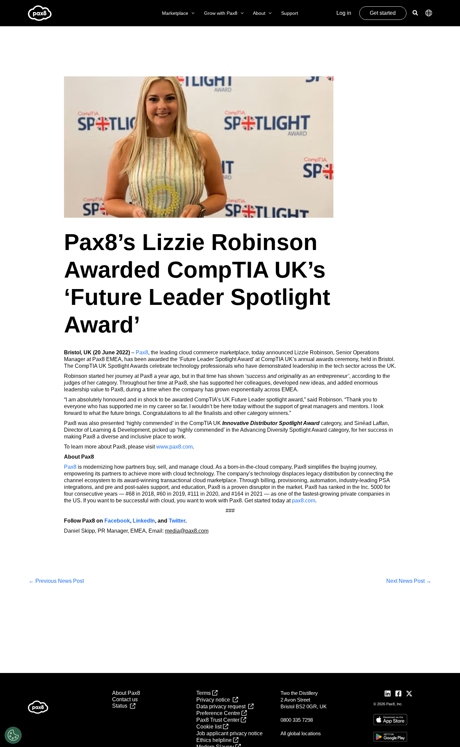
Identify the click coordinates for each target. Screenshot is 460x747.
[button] (191, 13)
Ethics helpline (214, 740)
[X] (409, 693)
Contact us (125, 699)
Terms (204, 693)
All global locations (301, 733)
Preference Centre (218, 713)
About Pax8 (126, 693)
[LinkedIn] (387, 693)
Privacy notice (214, 700)
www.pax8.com (174, 447)
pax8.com (303, 500)
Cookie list (209, 727)
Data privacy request (222, 706)
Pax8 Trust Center (218, 720)
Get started (383, 13)
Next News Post (408, 581)
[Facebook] (398, 693)
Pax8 (142, 352)
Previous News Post (56, 581)
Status (121, 706)
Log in (343, 13)
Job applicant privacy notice (229, 733)
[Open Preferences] (13, 735)
